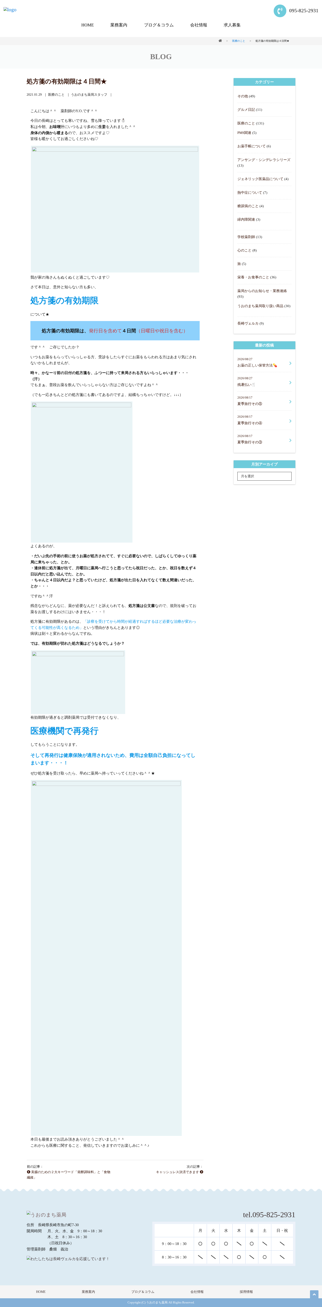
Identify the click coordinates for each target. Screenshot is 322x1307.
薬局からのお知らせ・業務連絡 (262, 291)
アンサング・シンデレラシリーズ (263, 160)
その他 (242, 96)
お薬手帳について (251, 146)
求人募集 (232, 25)
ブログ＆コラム (159, 25)
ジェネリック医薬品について (260, 179)
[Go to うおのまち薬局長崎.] (220, 40)
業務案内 (118, 25)
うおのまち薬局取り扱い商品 (260, 306)
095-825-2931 (303, 10)
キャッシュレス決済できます (178, 1172)
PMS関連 (244, 133)
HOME (87, 25)
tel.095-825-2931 (269, 1214)
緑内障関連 (246, 219)
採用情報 (246, 1292)
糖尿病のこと (248, 206)
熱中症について (249, 192)
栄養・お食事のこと (253, 277)
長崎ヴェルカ (248, 323)
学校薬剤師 (246, 237)
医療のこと (246, 123)
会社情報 (198, 25)
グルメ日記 (246, 109)
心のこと (244, 250)
